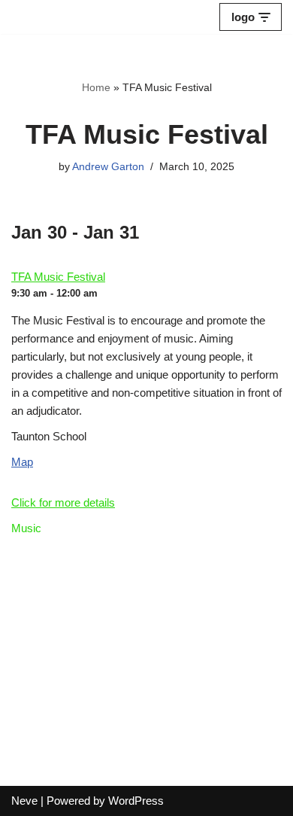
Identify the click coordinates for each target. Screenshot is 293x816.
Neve (24, 800)
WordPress (136, 800)
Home (96, 87)
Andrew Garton (108, 166)
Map (22, 461)
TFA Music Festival (58, 276)
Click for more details (63, 502)
